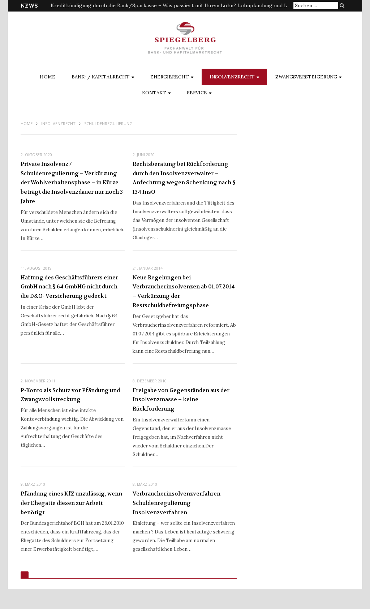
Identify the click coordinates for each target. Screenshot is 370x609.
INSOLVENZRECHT (232, 77)
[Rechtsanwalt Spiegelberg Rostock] (185, 40)
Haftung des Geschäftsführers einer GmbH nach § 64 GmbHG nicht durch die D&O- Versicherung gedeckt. (69, 287)
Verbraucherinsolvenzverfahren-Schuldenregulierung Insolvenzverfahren (177, 503)
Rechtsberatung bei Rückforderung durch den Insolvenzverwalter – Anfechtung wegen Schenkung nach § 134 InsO (184, 178)
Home (47, 77)
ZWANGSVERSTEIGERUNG (306, 77)
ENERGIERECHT (169, 77)
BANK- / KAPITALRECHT (101, 77)
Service (197, 93)
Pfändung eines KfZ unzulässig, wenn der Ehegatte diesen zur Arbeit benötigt (71, 503)
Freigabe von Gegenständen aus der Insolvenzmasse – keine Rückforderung (181, 399)
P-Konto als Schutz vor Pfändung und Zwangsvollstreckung (70, 395)
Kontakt (154, 93)
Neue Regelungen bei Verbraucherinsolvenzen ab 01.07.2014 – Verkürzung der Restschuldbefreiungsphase (184, 291)
